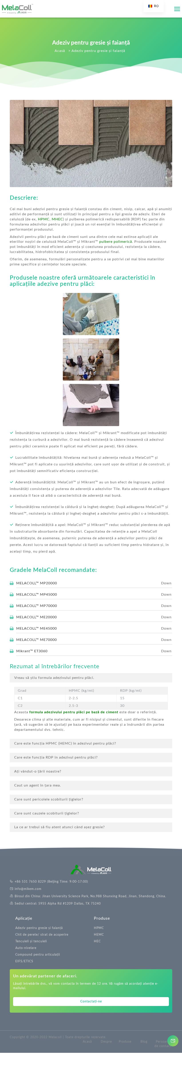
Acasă (87, 1041)
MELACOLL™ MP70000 (36, 606)
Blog (143, 1041)
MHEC (57, 219)
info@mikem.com (28, 889)
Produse (102, 919)
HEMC (99, 934)
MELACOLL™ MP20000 (36, 583)
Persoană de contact (162, 1044)
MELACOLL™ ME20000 (36, 617)
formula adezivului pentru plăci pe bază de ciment (73, 712)
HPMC (43, 219)
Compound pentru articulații (37, 954)
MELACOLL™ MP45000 (36, 594)
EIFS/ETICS (24, 961)
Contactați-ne (91, 1001)
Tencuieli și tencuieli (31, 941)
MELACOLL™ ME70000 (36, 640)
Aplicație (23, 919)
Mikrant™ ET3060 (31, 651)
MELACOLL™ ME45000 (36, 628)
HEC (97, 941)
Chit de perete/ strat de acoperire (41, 934)
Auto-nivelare (25, 948)
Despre (106, 1041)
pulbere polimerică (115, 241)
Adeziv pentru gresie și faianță (39, 928)
